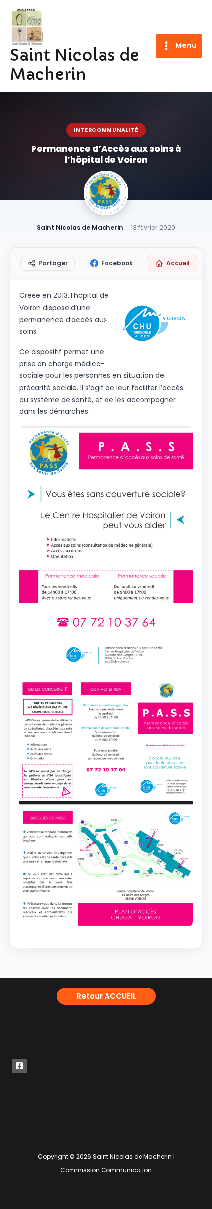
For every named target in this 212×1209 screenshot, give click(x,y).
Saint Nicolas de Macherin (74, 64)
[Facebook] (19, 1066)
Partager (53, 263)
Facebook (117, 263)
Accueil (178, 263)
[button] (106, 996)
